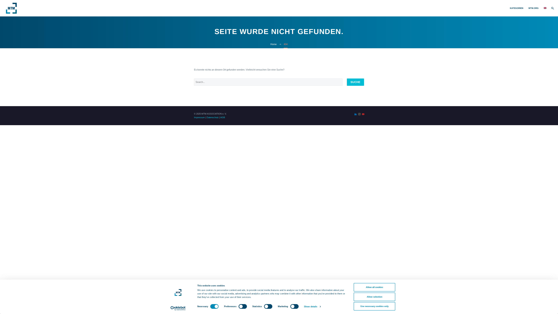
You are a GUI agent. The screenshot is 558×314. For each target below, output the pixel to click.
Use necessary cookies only (374, 306)
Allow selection (374, 297)
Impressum (199, 117)
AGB (222, 117)
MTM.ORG (534, 8)
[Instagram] (359, 114)
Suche (355, 82)
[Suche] (552, 8)
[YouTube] (363, 114)
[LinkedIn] (355, 114)
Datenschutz (213, 117)
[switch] (243, 306)
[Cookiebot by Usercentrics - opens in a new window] (178, 308)
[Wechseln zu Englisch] (545, 8)
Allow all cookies (374, 287)
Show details (310, 306)
